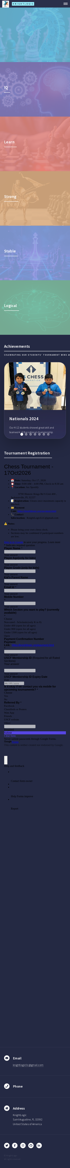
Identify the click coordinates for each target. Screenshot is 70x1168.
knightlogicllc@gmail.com (28, 1065)
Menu (64, 4)
